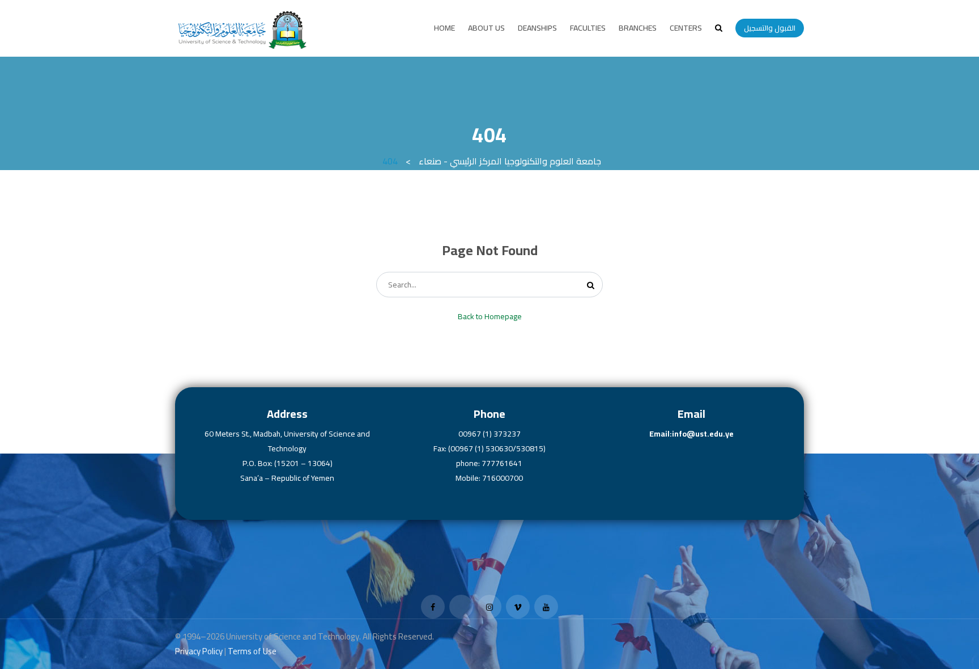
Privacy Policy (199, 651)
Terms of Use (252, 651)
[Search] (590, 284)
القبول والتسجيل (769, 28)
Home (444, 27)
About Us (486, 27)
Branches (638, 27)
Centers (686, 27)
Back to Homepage (490, 316)
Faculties (588, 27)
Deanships (537, 27)
